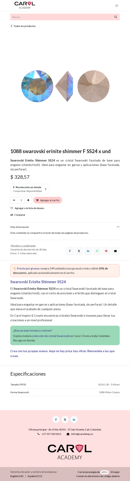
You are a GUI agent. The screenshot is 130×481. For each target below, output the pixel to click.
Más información (19, 226)
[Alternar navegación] (117, 5)
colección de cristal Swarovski (51, 336)
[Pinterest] (106, 251)
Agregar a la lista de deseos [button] (29, 208)
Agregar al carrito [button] (49, 200)
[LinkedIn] (88, 251)
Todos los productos (24, 25)
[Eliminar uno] (14, 200)
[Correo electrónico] (115, 251)
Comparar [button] (19, 214)
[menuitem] (16, 476)
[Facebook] (70, 251)
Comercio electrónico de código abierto (98, 476)
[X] (79, 251)
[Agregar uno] (28, 200)
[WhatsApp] (97, 251)
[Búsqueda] (116, 17)
